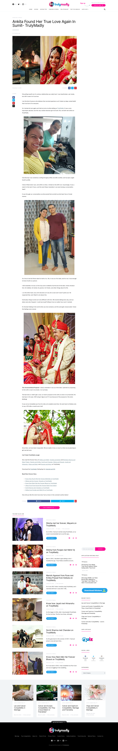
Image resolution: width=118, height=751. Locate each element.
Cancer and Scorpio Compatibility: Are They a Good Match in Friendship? (46, 709)
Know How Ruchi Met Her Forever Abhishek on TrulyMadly (42, 478)
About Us (35, 736)
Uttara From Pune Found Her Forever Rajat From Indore (41, 485)
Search (100, 549)
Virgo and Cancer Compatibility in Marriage (92, 708)
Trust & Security (82, 736)
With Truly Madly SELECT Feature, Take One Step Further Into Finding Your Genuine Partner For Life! (88, 567)
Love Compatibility (19, 702)
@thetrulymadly (58, 722)
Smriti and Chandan (47, 462)
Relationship (64, 9)
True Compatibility (26, 736)
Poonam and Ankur (46, 464)
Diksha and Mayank (58, 462)
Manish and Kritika (35, 462)
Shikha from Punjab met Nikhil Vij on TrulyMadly (39, 490)
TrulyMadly (60, 108)
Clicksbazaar (65, 745)
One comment (27, 714)
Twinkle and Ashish (55, 460)
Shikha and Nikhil (44, 460)
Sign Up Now (97, 5)
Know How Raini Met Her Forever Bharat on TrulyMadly (41, 483)
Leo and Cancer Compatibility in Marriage (93, 603)
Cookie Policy (61, 736)
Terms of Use (42, 736)
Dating (36, 9)
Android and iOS (50, 469)
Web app (17, 736)
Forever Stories (54, 9)
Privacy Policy (52, 736)
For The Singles (75, 9)
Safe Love (85, 9)
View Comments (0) (48, 507)
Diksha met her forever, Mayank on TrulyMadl (38, 481)
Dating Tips (43, 9)
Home (30, 9)
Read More (51, 538)
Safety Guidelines (71, 736)
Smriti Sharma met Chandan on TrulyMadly (37, 487)
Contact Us (100, 736)
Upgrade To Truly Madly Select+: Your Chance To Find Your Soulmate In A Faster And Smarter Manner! (88, 583)
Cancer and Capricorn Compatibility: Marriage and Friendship (70, 708)
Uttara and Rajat (33, 464)
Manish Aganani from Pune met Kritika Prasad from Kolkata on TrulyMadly (59, 577)
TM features (84, 561)
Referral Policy (92, 736)
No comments (66, 528)
